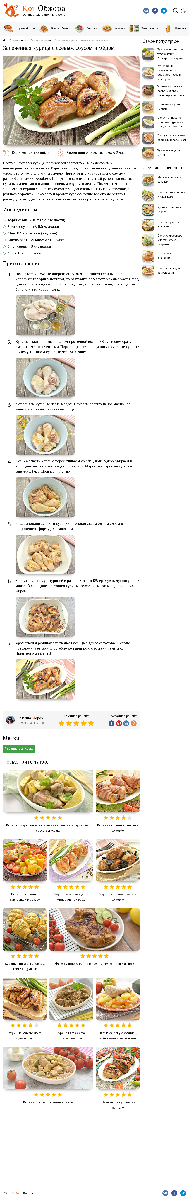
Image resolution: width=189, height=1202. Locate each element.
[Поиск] (176, 11)
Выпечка (119, 28)
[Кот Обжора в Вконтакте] (146, 11)
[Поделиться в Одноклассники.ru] (134, 723)
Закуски (91, 28)
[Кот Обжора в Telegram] (164, 11)
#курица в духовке (18, 749)
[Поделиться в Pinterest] (119, 723)
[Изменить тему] (183, 11)
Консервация (150, 28)
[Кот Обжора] (11, 11)
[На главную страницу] (4, 40)
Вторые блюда (60, 28)
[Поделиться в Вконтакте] (126, 723)
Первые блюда (25, 28)
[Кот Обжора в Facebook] (155, 11)
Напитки (180, 28)
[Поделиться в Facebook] (111, 723)
